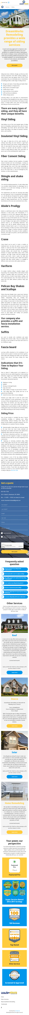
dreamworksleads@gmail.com (12, 500)
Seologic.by (17, 1010)
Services (7, 7)
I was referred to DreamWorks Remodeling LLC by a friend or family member (15, 536)
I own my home (7, 533)
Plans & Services (5, 999)
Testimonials (4, 1004)
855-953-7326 (4, 2)
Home (2, 997)
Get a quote (14, 65)
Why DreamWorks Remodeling (8, 1001)
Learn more (14, 672)
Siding (12, 7)
